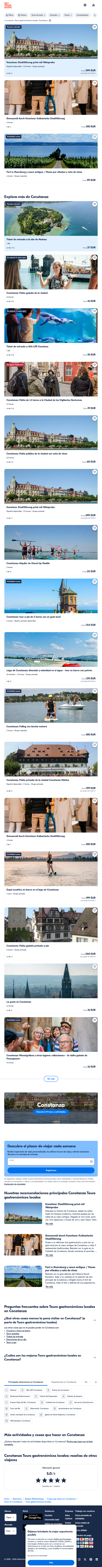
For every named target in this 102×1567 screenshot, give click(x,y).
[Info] (50, 20)
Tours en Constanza (13, 1502)
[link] (51, 50)
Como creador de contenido (82, 1524)
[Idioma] (85, 5)
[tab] (25, 1382)
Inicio (6, 1499)
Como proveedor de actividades (83, 1517)
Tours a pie (11, 1342)
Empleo (68, 1523)
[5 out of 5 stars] (51, 1480)
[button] (51, 50)
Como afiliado (81, 1530)
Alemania (17, 1499)
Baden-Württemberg (34, 1499)
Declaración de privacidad (14, 1184)
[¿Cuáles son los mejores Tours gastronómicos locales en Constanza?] (95, 1357)
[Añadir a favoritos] (94, 27)
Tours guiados (12, 1334)
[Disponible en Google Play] (33, 1517)
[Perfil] (93, 5)
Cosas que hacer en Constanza (61, 1499)
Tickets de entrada (14, 1336)
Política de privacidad (53, 1524)
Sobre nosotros (68, 1517)
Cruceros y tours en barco (18, 1331)
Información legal (52, 1519)
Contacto (48, 1515)
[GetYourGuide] (8, 5)
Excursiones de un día (16, 1339)
